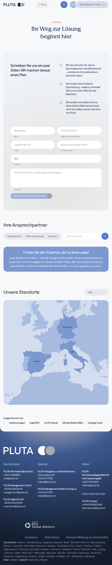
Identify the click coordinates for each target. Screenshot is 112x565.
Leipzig (101, 549)
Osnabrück (95, 552)
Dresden (52, 545)
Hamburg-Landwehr (39, 549)
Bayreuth (57, 542)
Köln (95, 549)
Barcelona (34, 559)
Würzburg (89, 556)
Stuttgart (60, 556)
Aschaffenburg (34, 542)
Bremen (8, 545)
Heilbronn (67, 549)
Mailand (15, 559)
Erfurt (72, 545)
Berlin (66, 542)
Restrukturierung (34, 236)
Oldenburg (83, 552)
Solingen (51, 556)
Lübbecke (9, 552)
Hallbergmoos (10, 549)
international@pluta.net (93, 508)
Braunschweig (98, 542)
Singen (41, 556)
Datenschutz (52, 537)
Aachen (21, 542)
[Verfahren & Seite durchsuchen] (64, 4)
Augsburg (47, 542)
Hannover (56, 549)
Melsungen (39, 552)
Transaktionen (14, 236)
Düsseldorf (62, 545)
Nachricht (17, 190)
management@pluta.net (16, 492)
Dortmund (41, 545)
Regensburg (21, 556)
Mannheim (27, 552)
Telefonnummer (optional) (70, 136)
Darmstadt (29, 545)
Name (16, 136)
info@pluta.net (11, 478)
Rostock (33, 556)
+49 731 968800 (12, 474)
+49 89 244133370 (13, 488)
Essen (79, 545)
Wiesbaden (77, 556)
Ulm (68, 556)
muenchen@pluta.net (15, 506)
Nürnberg (72, 552)
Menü (43, 4)
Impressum (31, 537)
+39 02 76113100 (90, 481)
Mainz (18, 552)
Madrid (44, 559)
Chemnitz (18, 545)
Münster (62, 552)
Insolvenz (53, 236)
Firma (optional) (66, 150)
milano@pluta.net (91, 485)
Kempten (86, 549)
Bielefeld (75, 542)
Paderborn (9, 556)
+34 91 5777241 (45, 478)
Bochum (85, 542)
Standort (17, 164)
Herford (77, 549)
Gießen (98, 545)
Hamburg (23, 549)
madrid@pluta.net (47, 481)
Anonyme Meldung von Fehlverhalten (87, 537)
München (51, 552)
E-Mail (16, 150)
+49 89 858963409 (92, 504)
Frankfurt (88, 545)
